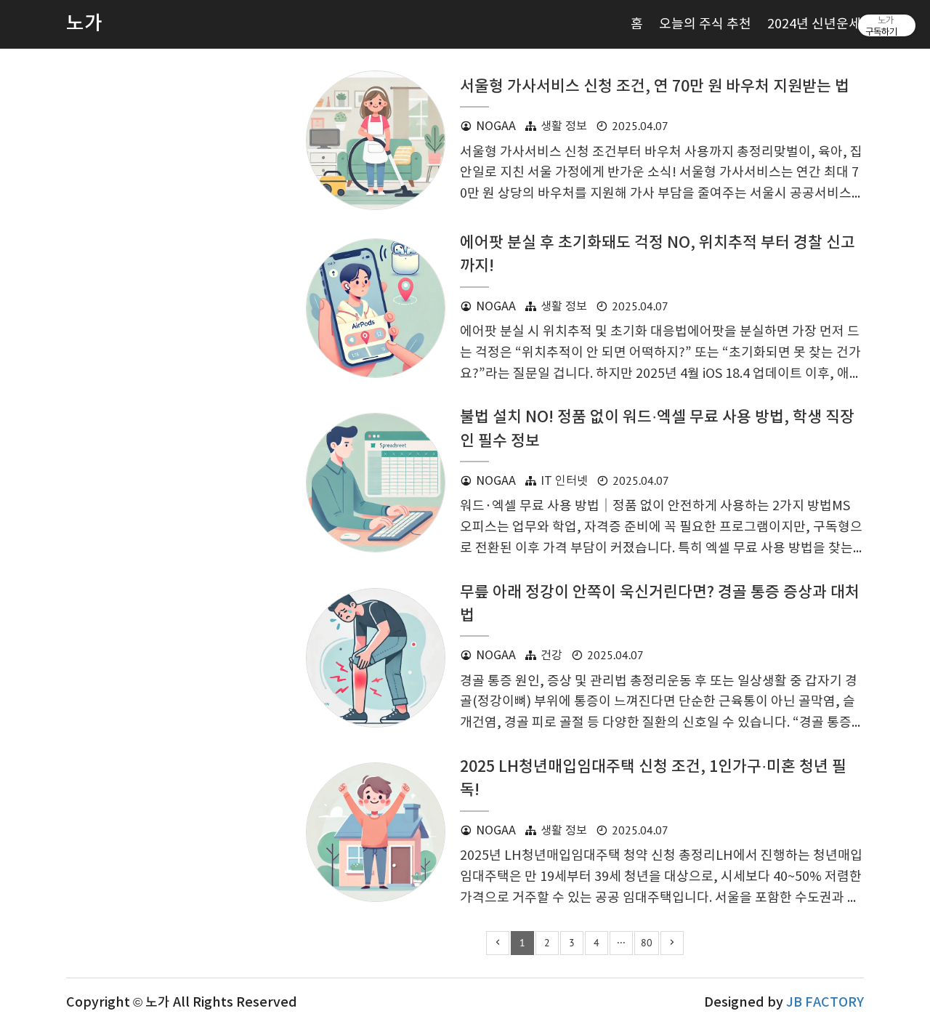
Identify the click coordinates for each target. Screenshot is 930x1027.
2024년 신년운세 (814, 24)
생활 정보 (564, 127)
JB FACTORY (825, 1002)
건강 (551, 656)
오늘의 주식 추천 (705, 24)
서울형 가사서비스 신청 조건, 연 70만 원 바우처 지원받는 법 (654, 87)
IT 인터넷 (564, 481)
